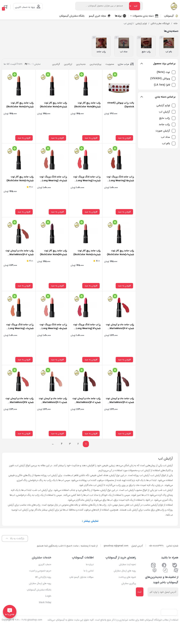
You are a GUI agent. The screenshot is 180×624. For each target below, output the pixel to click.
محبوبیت (109, 64)
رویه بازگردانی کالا (43, 577)
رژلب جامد (164, 124)
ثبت (139, 592)
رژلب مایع (164, 118)
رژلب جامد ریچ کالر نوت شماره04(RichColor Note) (53, 105)
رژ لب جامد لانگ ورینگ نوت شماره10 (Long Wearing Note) (87, 180)
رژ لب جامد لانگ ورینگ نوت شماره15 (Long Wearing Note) (120, 180)
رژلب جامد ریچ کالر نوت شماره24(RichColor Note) (53, 252)
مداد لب (165, 137)
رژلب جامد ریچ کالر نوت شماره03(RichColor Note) (20, 105)
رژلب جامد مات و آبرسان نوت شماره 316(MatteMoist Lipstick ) (20, 402)
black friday (45, 602)
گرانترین (56, 64)
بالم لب (166, 143)
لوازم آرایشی (141, 23)
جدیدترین (81, 64)
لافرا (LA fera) (162, 85)
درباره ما (90, 564)
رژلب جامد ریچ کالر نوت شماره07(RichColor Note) (20, 178)
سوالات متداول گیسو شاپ (81, 577)
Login (48, 596)
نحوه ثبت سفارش (127, 564)
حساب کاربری (44, 564)
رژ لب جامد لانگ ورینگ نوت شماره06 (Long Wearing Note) (53, 180)
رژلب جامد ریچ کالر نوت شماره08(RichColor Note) (87, 252)
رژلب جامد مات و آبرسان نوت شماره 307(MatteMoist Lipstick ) (87, 402)
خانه (175, 23)
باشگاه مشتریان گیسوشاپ (39, 590)
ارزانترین (68, 64)
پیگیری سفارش (128, 583)
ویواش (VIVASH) (160, 78)
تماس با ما (89, 571)
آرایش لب (164, 112)
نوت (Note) (163, 72)
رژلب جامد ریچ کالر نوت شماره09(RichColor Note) (120, 252)
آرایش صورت (163, 131)
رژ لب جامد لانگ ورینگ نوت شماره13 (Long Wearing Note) (87, 328)
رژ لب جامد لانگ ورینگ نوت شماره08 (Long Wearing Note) (20, 328)
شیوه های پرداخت (127, 577)
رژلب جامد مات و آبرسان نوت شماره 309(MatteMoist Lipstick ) (53, 402)
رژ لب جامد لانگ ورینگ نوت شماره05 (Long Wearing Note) (53, 328)
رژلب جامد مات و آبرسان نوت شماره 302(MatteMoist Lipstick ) (20, 254)
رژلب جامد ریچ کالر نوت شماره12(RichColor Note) (87, 105)
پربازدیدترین (95, 64)
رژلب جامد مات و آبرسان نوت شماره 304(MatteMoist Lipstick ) (120, 328)
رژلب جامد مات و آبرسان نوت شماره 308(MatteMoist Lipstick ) (120, 402)
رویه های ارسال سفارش (125, 571)
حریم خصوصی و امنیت (40, 571)
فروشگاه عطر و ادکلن (160, 23)
